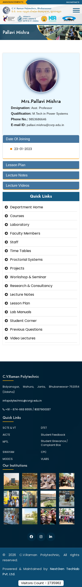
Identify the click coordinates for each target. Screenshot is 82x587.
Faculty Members (25, 233)
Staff (14, 242)
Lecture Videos (17, 185)
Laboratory (19, 224)
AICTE (6, 435)
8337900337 (43, 409)
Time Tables (20, 250)
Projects (17, 268)
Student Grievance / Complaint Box (54, 443)
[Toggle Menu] (76, 12)
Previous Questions (26, 329)
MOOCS (8, 459)
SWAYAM (8, 452)
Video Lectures (22, 338)
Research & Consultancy (31, 285)
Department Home (26, 207)
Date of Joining (18, 139)
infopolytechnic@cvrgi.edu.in (22, 400)
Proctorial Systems (26, 259)
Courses (17, 215)
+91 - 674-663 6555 (18, 409)
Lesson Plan (15, 165)
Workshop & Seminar (28, 277)
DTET (44, 428)
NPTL (5, 442)
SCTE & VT (9, 428)
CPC (44, 452)
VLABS (45, 459)
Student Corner (23, 320)
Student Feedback (53, 435)
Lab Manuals (20, 311)
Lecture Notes (17, 175)
